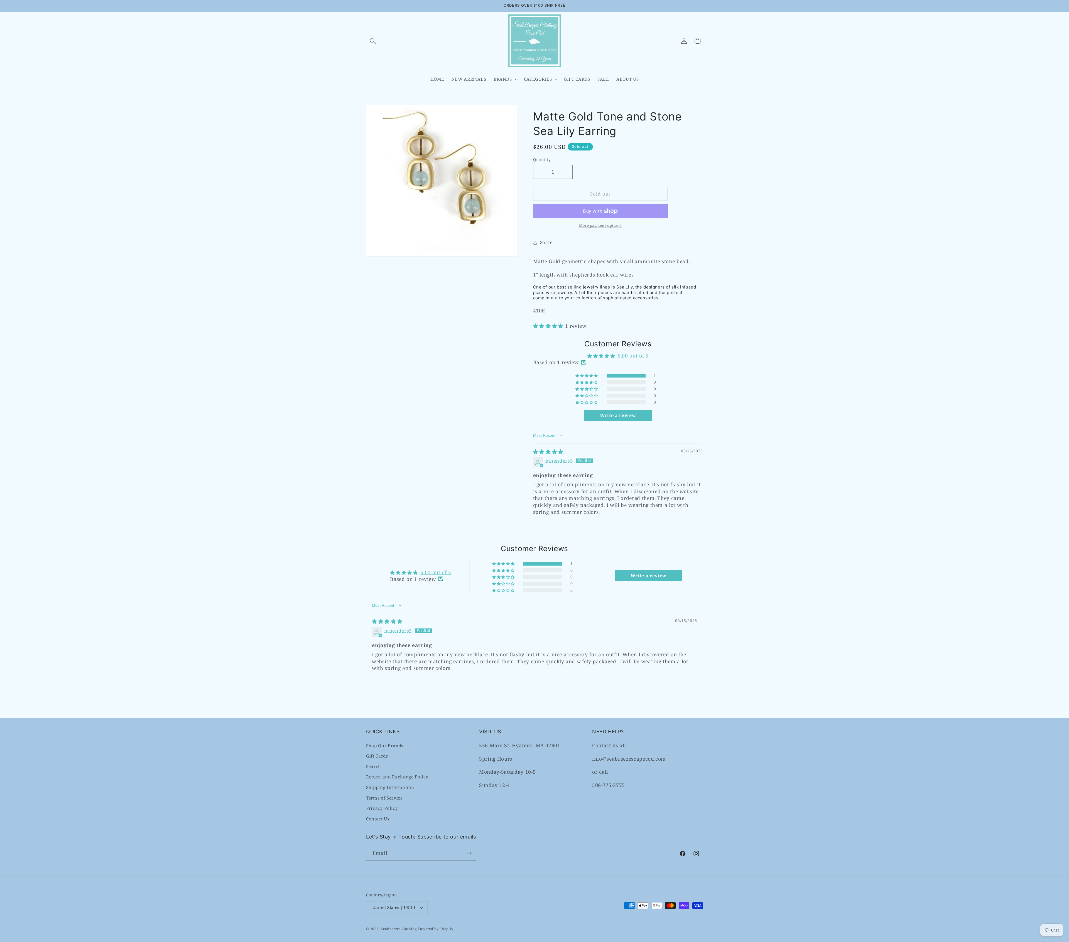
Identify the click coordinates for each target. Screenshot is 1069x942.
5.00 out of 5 (633, 355)
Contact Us (377, 819)
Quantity (542, 159)
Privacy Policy (382, 808)
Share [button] (546, 242)
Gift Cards (377, 756)
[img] (548, 451)
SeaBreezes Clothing (399, 929)
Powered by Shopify (435, 929)
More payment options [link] (600, 225)
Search (373, 766)
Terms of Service (384, 798)
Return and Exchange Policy (397, 777)
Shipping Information (390, 787)
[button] (372, 40)
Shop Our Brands (384, 745)
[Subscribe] (469, 853)
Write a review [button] (618, 415)
